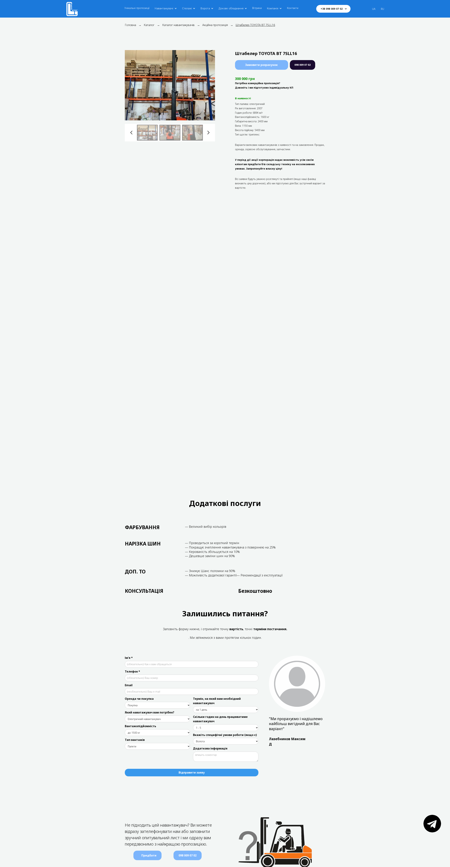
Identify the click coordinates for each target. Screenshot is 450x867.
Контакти (292, 8)
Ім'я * (129, 658)
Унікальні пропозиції (136, 8)
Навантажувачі (164, 8)
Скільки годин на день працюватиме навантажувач (220, 719)
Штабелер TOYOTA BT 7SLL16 (255, 25)
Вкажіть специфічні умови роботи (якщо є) (225, 735)
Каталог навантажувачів (178, 25)
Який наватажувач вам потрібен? (149, 712)
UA (374, 9)
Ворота (205, 8)
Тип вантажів (135, 740)
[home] (74, 9)
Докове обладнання (231, 8)
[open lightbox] (170, 85)
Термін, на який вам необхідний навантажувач (217, 701)
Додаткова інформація (210, 748)
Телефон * (132, 671)
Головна (130, 25)
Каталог (149, 25)
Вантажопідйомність (140, 726)
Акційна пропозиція (215, 25)
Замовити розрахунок (261, 65)
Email (129, 685)
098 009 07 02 (302, 64)
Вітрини (257, 8)
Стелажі (187, 8)
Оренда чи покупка (139, 699)
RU (382, 9)
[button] (165, 8)
